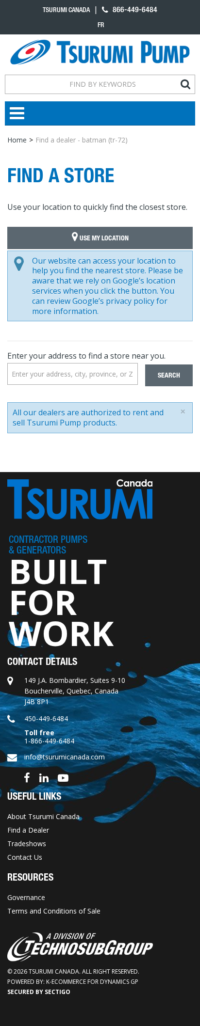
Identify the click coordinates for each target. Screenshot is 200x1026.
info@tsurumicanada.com (64, 756)
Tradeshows (26, 843)
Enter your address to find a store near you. (86, 356)
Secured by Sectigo (38, 992)
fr (101, 25)
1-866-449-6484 (49, 740)
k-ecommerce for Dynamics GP (92, 982)
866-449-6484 (134, 9)
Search (169, 375)
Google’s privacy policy (113, 301)
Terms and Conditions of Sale (53, 911)
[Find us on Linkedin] (44, 777)
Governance (26, 897)
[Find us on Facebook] (27, 777)
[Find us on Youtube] (63, 777)
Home (17, 139)
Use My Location (103, 238)
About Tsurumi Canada (43, 816)
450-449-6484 (46, 718)
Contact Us (24, 857)
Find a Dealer (28, 830)
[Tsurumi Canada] (100, 52)
